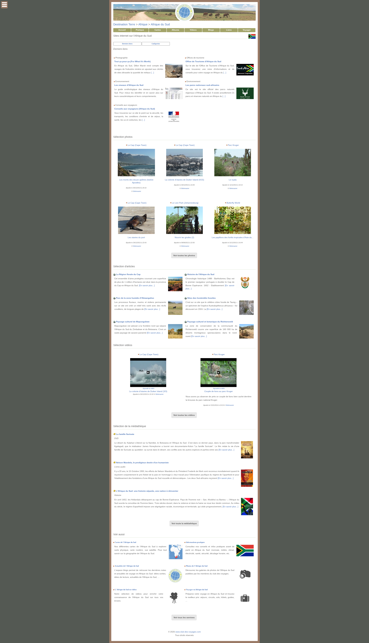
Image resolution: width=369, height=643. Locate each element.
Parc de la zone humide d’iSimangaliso (135, 298)
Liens (229, 30)
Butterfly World (233, 203)
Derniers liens (127, 44)
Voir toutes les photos (184, 255)
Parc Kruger (233, 145)
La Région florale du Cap (128, 274)
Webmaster (137, 191)
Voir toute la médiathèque (184, 523)
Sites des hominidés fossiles (201, 298)
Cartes (158, 30)
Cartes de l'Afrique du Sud (125, 542)
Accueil (122, 30)
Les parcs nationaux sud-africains (202, 85)
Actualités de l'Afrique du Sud (127, 566)
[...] (152, 72)
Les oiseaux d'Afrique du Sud (128, 85)
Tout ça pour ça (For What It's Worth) (132, 61)
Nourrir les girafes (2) (184, 237)
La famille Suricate (125, 434)
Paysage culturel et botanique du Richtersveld (210, 321)
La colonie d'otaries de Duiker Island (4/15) (184, 180)
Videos (193, 30)
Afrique (142, 24)
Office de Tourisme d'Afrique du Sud (203, 61)
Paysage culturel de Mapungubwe (132, 321)
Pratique (140, 30)
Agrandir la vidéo (148, 388)
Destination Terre (124, 24)
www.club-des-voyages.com (188, 632)
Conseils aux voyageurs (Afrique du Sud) (134, 109)
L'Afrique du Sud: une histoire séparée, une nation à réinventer (147, 491)
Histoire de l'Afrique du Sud (200, 274)
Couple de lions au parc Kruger (218, 391)
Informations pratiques (195, 542)
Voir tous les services (184, 617)
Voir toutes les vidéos (184, 415)
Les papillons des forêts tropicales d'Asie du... (232, 237)
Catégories (156, 44)
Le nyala (233, 180)
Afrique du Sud (160, 24)
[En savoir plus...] (147, 285)
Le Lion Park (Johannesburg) (185, 203)
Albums (175, 30)
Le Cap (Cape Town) (137, 145)
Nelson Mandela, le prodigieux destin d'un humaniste (142, 462)
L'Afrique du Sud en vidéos (126, 589)
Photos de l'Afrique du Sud (196, 566)
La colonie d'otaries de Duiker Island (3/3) (148, 391)
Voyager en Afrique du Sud (197, 589)
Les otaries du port (136, 237)
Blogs (211, 30)
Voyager (247, 30)
